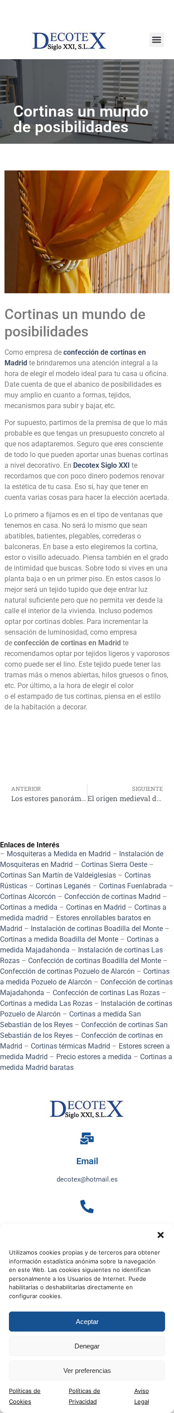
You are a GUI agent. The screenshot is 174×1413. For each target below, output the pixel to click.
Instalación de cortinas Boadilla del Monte (97, 928)
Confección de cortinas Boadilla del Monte (94, 960)
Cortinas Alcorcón (28, 896)
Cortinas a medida (29, 907)
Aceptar (87, 1321)
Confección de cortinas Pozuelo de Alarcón (67, 971)
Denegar (87, 1346)
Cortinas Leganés (63, 886)
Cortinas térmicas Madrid (70, 1046)
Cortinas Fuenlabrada (133, 886)
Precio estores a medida (94, 1057)
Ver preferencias (87, 1370)
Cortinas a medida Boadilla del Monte (59, 939)
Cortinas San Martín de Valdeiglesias (58, 875)
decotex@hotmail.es (87, 1179)
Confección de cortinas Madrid (112, 896)
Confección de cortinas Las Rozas (106, 992)
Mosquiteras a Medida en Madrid (59, 854)
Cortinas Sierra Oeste (114, 864)
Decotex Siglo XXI (101, 465)
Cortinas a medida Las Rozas (46, 1003)
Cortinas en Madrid (96, 907)
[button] (160, 1235)
